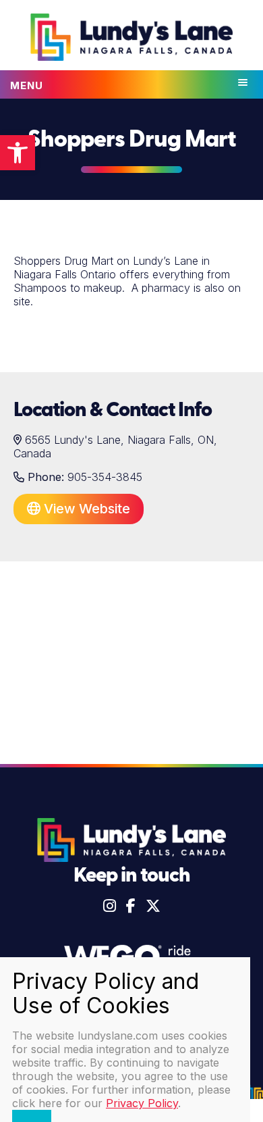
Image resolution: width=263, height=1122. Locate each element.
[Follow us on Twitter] (153, 905)
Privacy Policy (142, 1103)
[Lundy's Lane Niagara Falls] (131, 38)
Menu (26, 85)
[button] (17, 152)
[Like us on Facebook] (131, 905)
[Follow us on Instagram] (109, 905)
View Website (85, 509)
